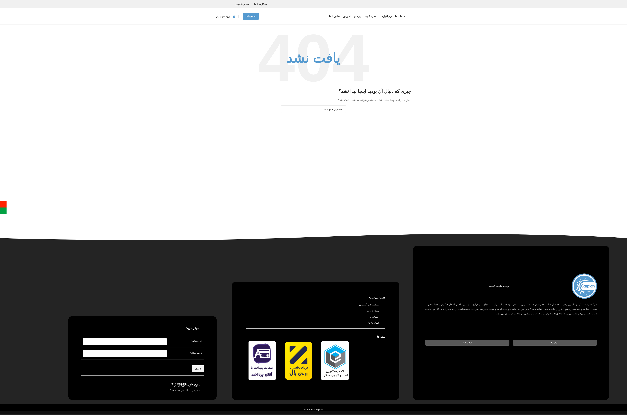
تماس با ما (251, 16)
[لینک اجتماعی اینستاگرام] (226, 4)
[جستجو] (284, 109)
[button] (555, 343)
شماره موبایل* (196, 353)
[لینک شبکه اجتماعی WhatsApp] (219, 4)
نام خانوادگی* (196, 341)
